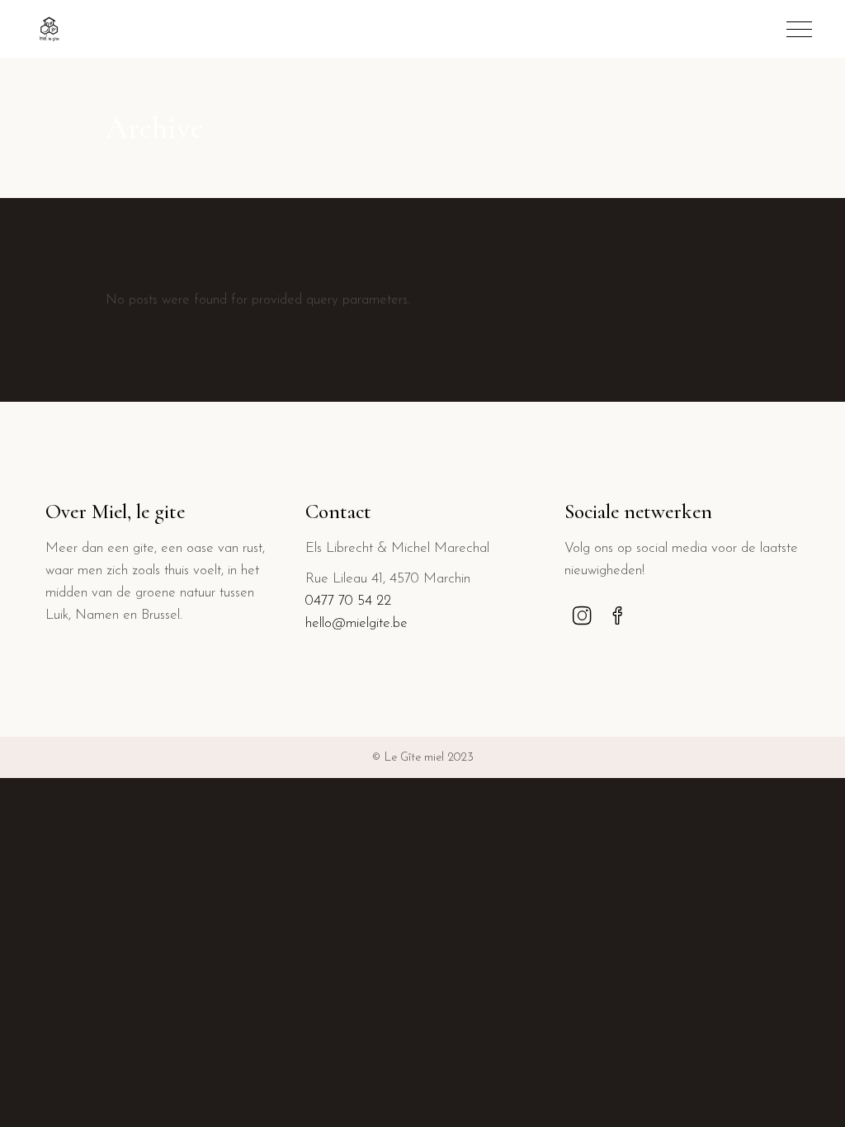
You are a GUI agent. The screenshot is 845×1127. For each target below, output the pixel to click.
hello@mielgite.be (356, 623)
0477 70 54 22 (348, 601)
